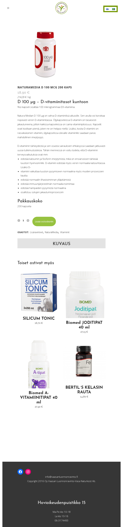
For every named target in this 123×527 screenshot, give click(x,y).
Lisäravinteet (36, 232)
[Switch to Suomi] (107, 9)
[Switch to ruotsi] (114, 9)
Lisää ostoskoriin (44, 221)
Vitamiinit (65, 232)
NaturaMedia (51, 232)
